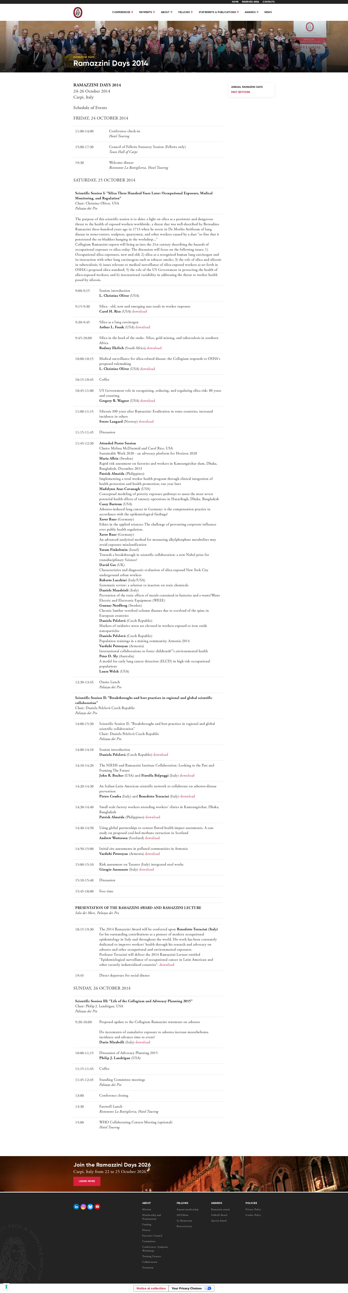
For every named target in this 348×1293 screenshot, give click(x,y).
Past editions (240, 92)
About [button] (165, 12)
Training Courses (151, 1256)
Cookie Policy (253, 1215)
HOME (235, 2)
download (139, 312)
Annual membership (188, 1209)
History (146, 1230)
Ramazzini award (220, 1209)
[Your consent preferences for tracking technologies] (6, 1286)
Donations (148, 1268)
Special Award (219, 1221)
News (268, 12)
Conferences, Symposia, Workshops (155, 1249)
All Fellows (182, 1215)
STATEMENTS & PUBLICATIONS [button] (218, 12)
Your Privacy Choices (187, 1288)
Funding (146, 1224)
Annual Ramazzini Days (247, 87)
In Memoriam (184, 1221)
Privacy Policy (253, 1209)
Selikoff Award (219, 1215)
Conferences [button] (121, 12)
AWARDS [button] (250, 12)
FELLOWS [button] (184, 12)
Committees (149, 1241)
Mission (146, 1209)
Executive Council (152, 1236)
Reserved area (184, 1226)
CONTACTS (269, 2)
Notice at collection (151, 1288)
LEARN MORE (87, 1181)
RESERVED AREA (250, 2)
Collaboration (149, 1262)
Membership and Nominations (151, 1217)
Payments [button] (146, 12)
